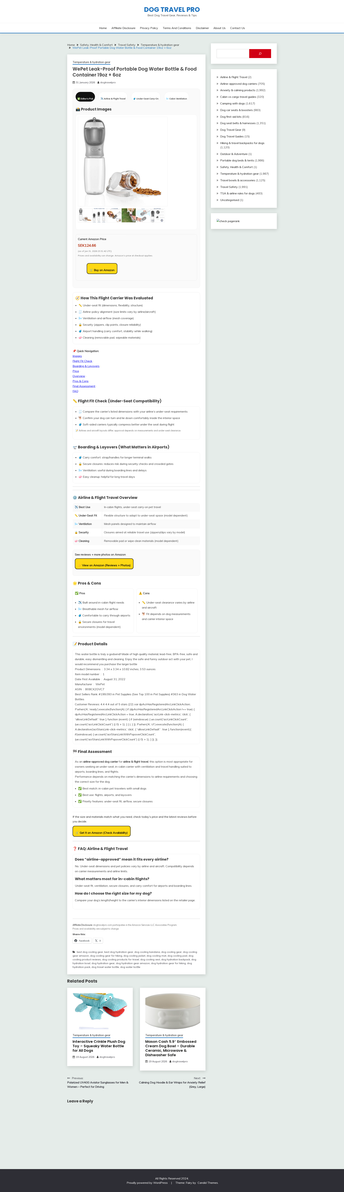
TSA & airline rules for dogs (237, 193)
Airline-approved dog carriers (238, 83)
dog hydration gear (103, 963)
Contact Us (237, 28)
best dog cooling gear (90, 952)
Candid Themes (208, 1182)
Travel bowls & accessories (237, 180)
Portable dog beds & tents (237, 160)
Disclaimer (202, 28)
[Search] (260, 53)
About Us (219, 28)
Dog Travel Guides (232, 136)
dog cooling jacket (134, 955)
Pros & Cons (81, 381)
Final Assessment (84, 386)
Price (76, 371)
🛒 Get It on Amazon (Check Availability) (101, 832)
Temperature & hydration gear (91, 62)
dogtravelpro (108, 82)
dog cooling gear (171, 952)
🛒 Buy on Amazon (102, 270)
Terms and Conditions (177, 28)
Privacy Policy (149, 28)
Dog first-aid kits (231, 116)
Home (103, 28)
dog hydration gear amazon (133, 963)
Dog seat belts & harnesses (238, 123)
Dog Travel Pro (172, 9)
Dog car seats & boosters (236, 110)
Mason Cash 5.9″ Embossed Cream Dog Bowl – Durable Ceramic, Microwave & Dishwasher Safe (170, 1048)
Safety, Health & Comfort (236, 167)
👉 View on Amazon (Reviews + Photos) (104, 565)
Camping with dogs (232, 103)
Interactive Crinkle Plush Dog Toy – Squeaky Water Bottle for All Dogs (99, 1046)
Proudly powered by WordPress (147, 1182)
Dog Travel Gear (230, 129)
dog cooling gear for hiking (106, 955)
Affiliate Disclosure (123, 28)
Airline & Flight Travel (233, 77)
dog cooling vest (150, 959)
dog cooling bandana (147, 952)
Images (77, 356)
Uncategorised (229, 200)
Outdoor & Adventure (234, 154)
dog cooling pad (177, 955)
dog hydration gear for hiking (168, 963)
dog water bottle (130, 967)
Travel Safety (229, 187)
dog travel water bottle (105, 967)
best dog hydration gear (118, 952)
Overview (79, 376)
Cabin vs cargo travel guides (238, 97)
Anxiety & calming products (237, 90)
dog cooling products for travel (120, 959)
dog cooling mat (156, 955)
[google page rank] (228, 221)
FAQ (75, 391)
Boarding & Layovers (86, 366)
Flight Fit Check (82, 361)
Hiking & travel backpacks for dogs (242, 143)
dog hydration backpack (175, 959)
